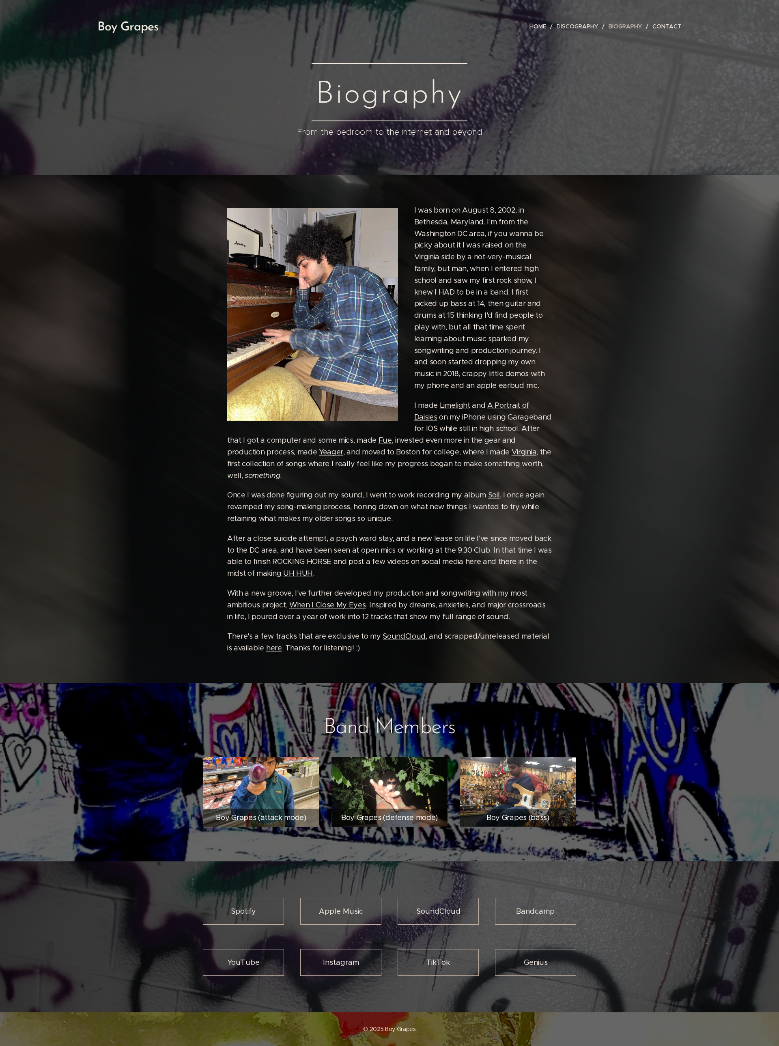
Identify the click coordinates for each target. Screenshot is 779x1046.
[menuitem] (540, 26)
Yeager (331, 452)
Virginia (524, 452)
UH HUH (298, 573)
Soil (494, 495)
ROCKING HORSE (301, 561)
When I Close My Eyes (327, 604)
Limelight (455, 405)
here (274, 648)
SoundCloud (404, 636)
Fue (385, 440)
